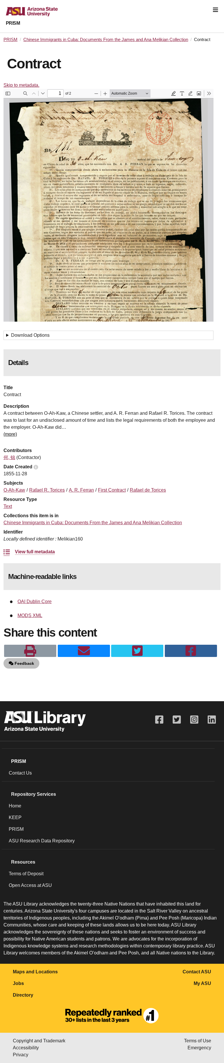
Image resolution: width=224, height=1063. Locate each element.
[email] (84, 651)
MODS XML (30, 615)
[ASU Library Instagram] (194, 720)
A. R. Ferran (81, 490)
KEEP (15, 817)
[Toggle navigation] (215, 10)
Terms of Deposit (26, 873)
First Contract (112, 490)
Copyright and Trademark (39, 1040)
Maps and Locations (35, 971)
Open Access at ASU (30, 885)
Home (15, 805)
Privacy (20, 1054)
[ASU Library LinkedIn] (211, 720)
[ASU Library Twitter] (177, 720)
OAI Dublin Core (35, 601)
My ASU (202, 983)
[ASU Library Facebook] (159, 720)
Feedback (23, 663)
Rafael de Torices (148, 490)
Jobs (18, 983)
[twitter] (137, 651)
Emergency (199, 1047)
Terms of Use (197, 1040)
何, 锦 (9, 457)
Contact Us (20, 772)
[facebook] (191, 651)
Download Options (30, 335)
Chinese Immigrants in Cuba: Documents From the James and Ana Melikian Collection (105, 39)
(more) (10, 434)
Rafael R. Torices (47, 490)
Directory (23, 995)
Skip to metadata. (21, 85)
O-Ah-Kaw (14, 490)
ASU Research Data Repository (42, 840)
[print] (30, 651)
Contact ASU (197, 971)
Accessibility (26, 1047)
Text (8, 506)
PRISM (13, 23)
